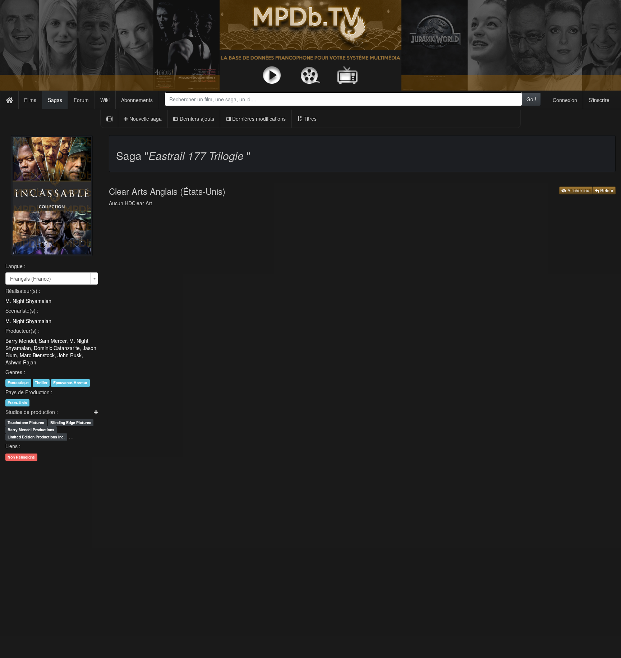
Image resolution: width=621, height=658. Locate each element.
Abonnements (137, 99)
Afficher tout (578, 190)
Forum (81, 99)
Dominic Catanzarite (57, 347)
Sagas (55, 99)
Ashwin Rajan (20, 362)
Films (30, 99)
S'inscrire (599, 99)
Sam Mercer (52, 340)
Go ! (531, 99)
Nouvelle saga (145, 118)
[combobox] (343, 99)
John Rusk (70, 355)
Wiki (105, 99)
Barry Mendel (20, 340)
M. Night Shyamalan (28, 300)
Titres (309, 118)
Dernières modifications (258, 118)
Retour (606, 190)
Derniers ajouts (196, 118)
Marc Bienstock (37, 355)
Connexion (565, 99)
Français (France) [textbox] (30, 278)
